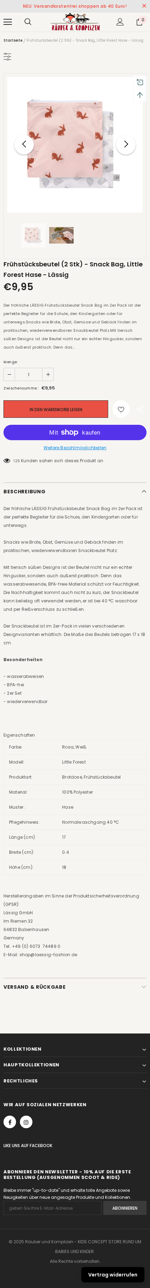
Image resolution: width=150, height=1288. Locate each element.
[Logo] (75, 21)
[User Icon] (120, 22)
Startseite (12, 40)
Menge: (10, 362)
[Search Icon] (27, 22)
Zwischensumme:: (21, 388)
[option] (75, 145)
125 (17, 461)
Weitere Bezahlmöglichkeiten (75, 448)
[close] (144, 6)
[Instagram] (26, 1122)
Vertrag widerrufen (112, 1274)
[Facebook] (9, 1122)
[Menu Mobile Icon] (7, 22)
